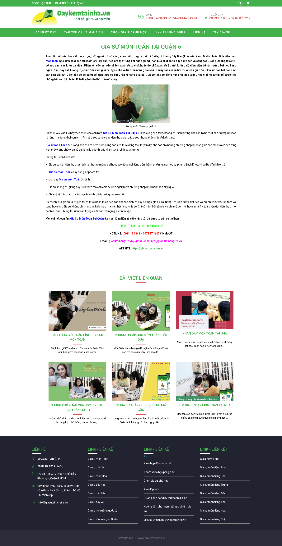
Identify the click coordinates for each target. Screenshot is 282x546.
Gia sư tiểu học (113, 485)
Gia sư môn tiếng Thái (225, 503)
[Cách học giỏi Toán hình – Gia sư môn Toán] (77, 311)
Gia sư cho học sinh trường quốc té (113, 511)
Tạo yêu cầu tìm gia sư (83, 32)
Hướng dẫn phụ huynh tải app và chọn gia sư (169, 509)
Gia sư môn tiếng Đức (225, 494)
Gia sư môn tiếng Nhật (225, 520)
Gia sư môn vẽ (113, 503)
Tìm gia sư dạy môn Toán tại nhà (204, 405)
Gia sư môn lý (113, 468)
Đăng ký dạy (45, 32)
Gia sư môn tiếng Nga (169, 520)
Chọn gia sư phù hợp (129, 32)
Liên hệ (199, 32)
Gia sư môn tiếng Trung (225, 485)
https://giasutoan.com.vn (147, 248)
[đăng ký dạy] (71, 17)
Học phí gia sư (169, 473)
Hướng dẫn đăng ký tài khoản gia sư (169, 499)
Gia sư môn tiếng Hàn (225, 477)
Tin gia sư (222, 32)
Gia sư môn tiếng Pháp (225, 468)
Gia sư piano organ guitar (113, 520)
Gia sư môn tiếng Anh (225, 460)
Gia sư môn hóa (113, 477)
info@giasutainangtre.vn (53, 502)
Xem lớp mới (169, 490)
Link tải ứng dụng (170, 32)
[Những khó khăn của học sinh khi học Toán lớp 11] (77, 381)
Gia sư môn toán (113, 460)
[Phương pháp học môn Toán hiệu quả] (141, 311)
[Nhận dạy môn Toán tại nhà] (204, 310)
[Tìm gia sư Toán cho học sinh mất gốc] (141, 381)
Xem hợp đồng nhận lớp (169, 464)
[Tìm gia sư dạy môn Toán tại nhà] (204, 381)
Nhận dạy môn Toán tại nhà (204, 333)
